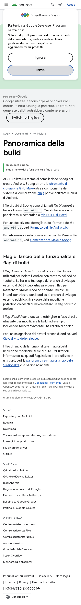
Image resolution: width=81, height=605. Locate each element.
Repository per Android (17, 416)
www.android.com (15, 543)
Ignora (40, 58)
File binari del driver (15, 447)
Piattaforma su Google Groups (22, 495)
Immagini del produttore (18, 441)
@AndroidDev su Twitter (18, 476)
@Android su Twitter (15, 470)
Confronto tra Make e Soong (50, 240)
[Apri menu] (6, 4)
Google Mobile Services (17, 549)
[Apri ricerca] (52, 4)
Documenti (21, 133)
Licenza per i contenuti (48, 382)
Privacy (23, 582)
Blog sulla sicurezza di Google (21, 489)
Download (9, 429)
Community (45, 576)
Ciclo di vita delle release (20, 339)
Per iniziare (39, 133)
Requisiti (8, 422)
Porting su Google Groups (19, 508)
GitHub (7, 454)
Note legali (63, 576)
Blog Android (11, 483)
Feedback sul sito (43, 582)
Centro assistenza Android (19, 524)
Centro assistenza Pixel (17, 530)
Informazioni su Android (18, 576)
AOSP (6, 133)
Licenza (10, 582)
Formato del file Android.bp (49, 228)
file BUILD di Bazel (54, 215)
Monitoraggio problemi (17, 562)
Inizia (40, 70)
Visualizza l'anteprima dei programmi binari (30, 435)
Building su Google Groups (19, 501)
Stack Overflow (12, 555)
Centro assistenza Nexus (18, 537)
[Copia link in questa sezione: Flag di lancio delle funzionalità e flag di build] (33, 263)
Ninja (41, 193)
